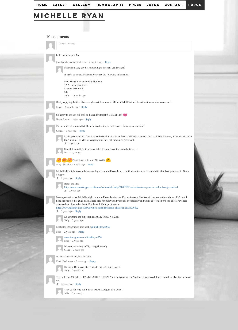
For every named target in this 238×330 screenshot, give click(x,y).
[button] (135, 5)
